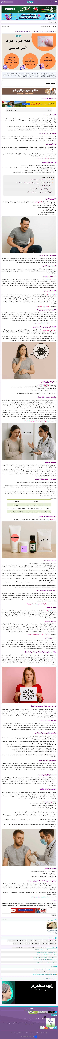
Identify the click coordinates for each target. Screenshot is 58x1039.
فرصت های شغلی (21, 1023)
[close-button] (45, 1017)
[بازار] (33, 1012)
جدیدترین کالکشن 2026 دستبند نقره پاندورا (17, 940)
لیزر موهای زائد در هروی (18, 943)
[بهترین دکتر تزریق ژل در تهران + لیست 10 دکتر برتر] (52, 925)
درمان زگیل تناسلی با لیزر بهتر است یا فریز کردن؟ (38, 604)
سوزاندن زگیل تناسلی (51, 610)
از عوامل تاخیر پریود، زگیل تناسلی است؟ (40, 897)
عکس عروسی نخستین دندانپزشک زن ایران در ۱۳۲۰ (46, 954)
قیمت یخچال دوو (43, 943)
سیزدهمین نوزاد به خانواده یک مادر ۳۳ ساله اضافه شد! (45, 950)
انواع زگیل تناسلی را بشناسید (42, 159)
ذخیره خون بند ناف (38, 940)
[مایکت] (52, 1012)
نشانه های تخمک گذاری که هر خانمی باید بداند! (41, 189)
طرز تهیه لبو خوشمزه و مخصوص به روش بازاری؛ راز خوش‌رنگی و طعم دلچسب (34, 183)
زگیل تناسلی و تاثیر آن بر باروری (42, 323)
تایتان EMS (27, 943)
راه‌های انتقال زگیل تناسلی (45, 385)
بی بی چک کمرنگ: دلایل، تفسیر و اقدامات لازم (41, 180)
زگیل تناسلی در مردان (51, 280)
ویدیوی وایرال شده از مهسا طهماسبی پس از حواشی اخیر (44, 974)
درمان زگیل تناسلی (52, 519)
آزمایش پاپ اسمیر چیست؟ (42, 306)
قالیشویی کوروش (52, 943)
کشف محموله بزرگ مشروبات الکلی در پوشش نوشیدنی (45, 969)
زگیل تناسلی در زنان (51, 294)
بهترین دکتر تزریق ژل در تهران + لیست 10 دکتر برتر (52, 932)
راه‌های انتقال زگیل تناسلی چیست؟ (43, 186)
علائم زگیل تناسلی (39, 202)
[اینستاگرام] (44, 1028)
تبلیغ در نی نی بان (7, 1023)
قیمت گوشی (29, 940)
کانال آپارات (15, 1023)
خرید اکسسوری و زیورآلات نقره (50, 940)
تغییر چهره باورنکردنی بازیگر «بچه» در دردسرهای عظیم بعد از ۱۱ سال (43, 957)
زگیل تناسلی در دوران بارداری (49, 330)
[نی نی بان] (30, 2)
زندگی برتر (30, 1024)
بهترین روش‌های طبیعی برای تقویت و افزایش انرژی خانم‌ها (44, 959)
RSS (26, 1024)
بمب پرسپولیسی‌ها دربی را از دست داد (48, 972)
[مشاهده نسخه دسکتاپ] (2, 2)
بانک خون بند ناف (35, 943)
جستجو (37, 1023)
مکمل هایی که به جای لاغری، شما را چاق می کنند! (46, 952)
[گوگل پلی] (43, 1012)
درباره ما (33, 1023)
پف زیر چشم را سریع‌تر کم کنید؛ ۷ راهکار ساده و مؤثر (46, 962)
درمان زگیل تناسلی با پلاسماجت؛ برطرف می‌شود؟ (38, 634)
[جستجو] (4, 2)
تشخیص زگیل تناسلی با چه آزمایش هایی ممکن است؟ (36, 421)
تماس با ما (28, 1023)
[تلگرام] (52, 1028)
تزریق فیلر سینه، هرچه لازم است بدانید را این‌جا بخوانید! (39, 192)
